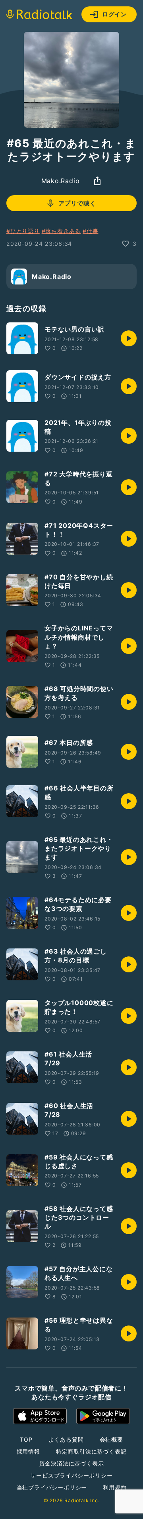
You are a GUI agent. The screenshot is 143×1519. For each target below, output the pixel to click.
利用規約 (114, 1487)
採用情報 (28, 1451)
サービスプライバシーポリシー (71, 1475)
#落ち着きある (61, 230)
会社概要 (111, 1439)
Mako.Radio (60, 181)
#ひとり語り (23, 230)
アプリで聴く (77, 203)
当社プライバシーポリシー (52, 1487)
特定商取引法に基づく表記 (91, 1451)
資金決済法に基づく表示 (71, 1463)
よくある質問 (66, 1439)
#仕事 (90, 230)
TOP (26, 1439)
